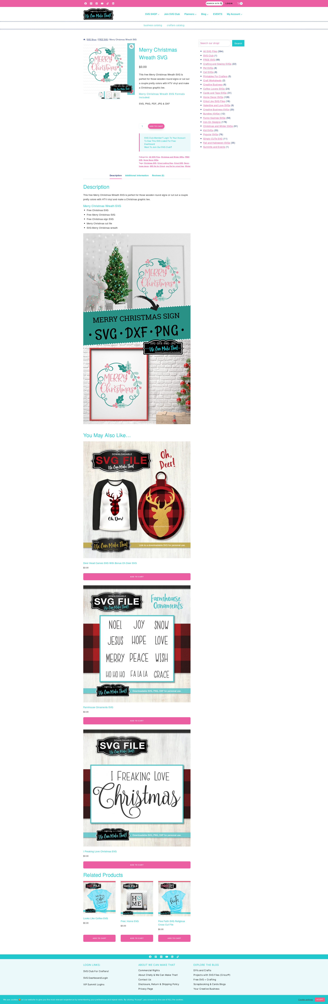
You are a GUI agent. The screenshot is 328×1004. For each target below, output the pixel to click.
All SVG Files (154, 157)
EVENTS (217, 14)
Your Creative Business (206, 988)
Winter (188, 166)
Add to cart (156, 126)
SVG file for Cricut (157, 166)
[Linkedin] (113, 3)
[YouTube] (102, 3)
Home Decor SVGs (151, 160)
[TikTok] (107, 3)
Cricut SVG (178, 163)
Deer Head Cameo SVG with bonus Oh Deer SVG (110, 563)
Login (229, 3)
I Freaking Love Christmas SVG (100, 851)
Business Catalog (153, 25)
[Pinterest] (96, 3)
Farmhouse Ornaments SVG (98, 707)
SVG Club (166, 147)
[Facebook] (85, 3)
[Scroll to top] (322, 994)
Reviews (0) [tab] (158, 175)
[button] (131, 46)
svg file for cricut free (175, 166)
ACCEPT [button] (319, 999)
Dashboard (149, 143)
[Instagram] (91, 3)
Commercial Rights (149, 970)
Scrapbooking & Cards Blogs (209, 984)
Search (238, 43)
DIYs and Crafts (202, 970)
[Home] (84, 39)
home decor (144, 166)
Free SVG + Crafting (204, 979)
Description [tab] (116, 175)
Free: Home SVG (130, 921)
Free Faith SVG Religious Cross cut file (171, 922)
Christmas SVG (150, 163)
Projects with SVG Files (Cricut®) (211, 975)
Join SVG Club (172, 14)
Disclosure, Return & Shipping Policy (158, 984)
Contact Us (144, 979)
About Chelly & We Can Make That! (158, 975)
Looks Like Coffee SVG (95, 918)
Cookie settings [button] (305, 999)
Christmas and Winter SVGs (172, 157)
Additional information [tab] (137, 175)
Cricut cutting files (165, 163)
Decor (186, 163)
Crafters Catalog (175, 25)
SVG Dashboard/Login (95, 978)
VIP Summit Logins (93, 984)
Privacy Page (145, 988)
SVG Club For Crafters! (96, 971)
